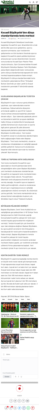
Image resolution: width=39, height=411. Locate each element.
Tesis (28, 299)
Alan (3, 299)
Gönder (7, 376)
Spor (16, 299)
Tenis (22, 299)
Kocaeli (10, 299)
